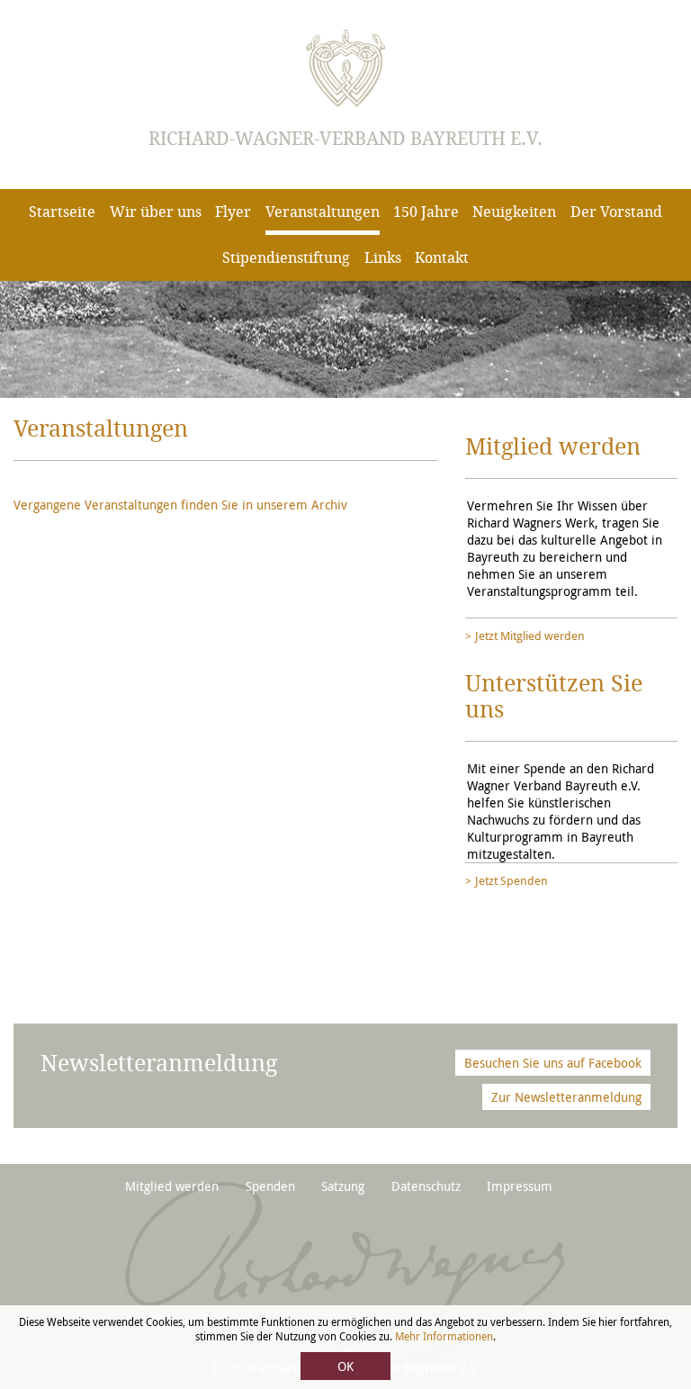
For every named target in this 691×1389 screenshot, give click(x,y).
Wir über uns (156, 212)
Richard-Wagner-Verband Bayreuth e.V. (345, 138)
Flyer (233, 212)
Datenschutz (426, 1186)
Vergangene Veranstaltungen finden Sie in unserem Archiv (180, 504)
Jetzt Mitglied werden (530, 635)
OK (345, 1366)
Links (382, 257)
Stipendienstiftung (286, 257)
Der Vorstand (616, 212)
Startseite (62, 212)
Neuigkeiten (514, 212)
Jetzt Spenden (511, 880)
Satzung (342, 1186)
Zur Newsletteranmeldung (566, 1096)
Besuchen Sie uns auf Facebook (553, 1062)
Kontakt (442, 257)
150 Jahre (426, 212)
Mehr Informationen (444, 1336)
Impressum (519, 1186)
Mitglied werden (172, 1186)
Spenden (270, 1186)
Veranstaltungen (322, 212)
